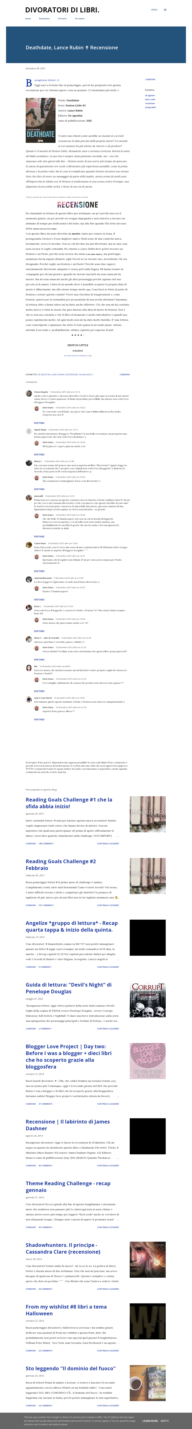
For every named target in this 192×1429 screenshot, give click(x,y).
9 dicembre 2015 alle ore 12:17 (63, 429)
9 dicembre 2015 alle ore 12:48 (59, 461)
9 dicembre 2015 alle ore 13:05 (62, 543)
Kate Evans (48, 407)
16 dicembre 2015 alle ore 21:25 (71, 647)
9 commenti (45, 967)
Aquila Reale (40, 429)
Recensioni (44, 18)
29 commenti (45, 1289)
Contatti (62, 18)
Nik (35, 666)
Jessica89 (38, 496)
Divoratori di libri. (62, 10)
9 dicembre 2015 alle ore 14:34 (58, 606)
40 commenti (45, 1165)
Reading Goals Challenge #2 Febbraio (61, 864)
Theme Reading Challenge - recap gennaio (68, 1186)
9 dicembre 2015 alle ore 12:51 (60, 496)
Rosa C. (37, 606)
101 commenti (46, 905)
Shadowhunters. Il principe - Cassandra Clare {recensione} (63, 1248)
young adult (150, 107)
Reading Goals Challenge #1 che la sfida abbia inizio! (69, 803)
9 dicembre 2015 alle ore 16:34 (70, 477)
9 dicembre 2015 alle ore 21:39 (76, 638)
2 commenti (45, 1028)
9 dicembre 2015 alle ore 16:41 (70, 556)
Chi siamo (79, 18)
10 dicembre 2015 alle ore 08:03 (55, 666)
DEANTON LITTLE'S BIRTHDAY (76, 356)
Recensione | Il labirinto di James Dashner (68, 1125)
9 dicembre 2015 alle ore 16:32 (70, 407)
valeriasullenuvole (43, 578)
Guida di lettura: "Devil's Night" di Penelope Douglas (69, 988)
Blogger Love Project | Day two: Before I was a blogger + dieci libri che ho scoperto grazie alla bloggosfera (69, 1056)
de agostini (150, 95)
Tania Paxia (40, 543)
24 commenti (45, 1405)
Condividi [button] (150, 79)
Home (28, 18)
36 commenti (45, 1227)
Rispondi (39, 423)
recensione (150, 103)
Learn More (150, 1420)
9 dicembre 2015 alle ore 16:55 (70, 587)
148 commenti (46, 843)
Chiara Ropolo (41, 392)
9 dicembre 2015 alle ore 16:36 (70, 515)
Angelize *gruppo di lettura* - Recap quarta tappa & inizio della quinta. (72, 926)
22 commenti (45, 1350)
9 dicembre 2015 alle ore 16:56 (70, 619)
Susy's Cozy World (43, 698)
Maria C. (38, 461)
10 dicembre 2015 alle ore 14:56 (69, 698)
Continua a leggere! (108, 843)
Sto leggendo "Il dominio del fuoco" (71, 1368)
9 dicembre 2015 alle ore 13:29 (68, 578)
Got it (165, 1420)
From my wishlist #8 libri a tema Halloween (66, 1310)
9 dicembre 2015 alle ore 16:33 (70, 442)
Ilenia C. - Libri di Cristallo (46, 638)
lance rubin (150, 99)
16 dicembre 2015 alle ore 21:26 (71, 707)
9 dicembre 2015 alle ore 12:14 (65, 392)
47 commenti (45, 1103)
